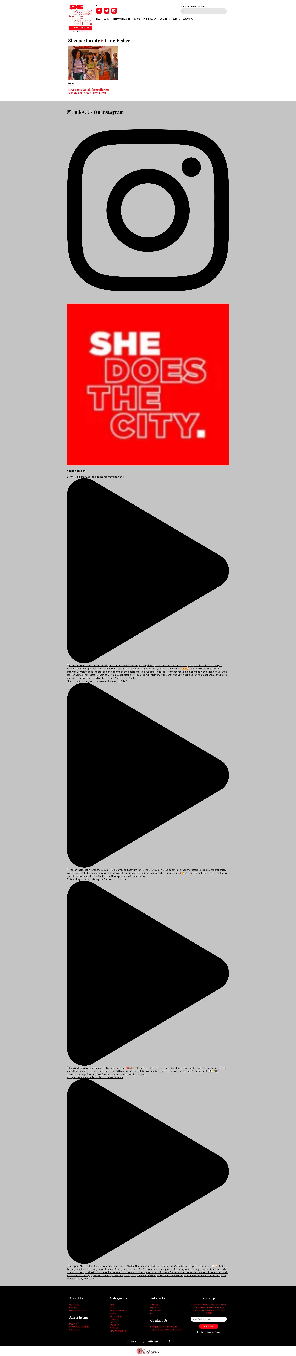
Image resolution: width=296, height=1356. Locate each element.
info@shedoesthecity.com (163, 1326)
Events (176, 19)
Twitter (154, 1305)
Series (107, 19)
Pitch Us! (73, 1307)
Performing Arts (121, 19)
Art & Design (150, 19)
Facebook (155, 1307)
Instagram (155, 1310)
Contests (165, 19)
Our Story (74, 1305)
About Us (188, 19)
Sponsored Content (79, 1326)
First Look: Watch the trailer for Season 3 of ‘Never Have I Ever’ (88, 91)
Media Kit (74, 1324)
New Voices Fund (77, 1310)
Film (98, 19)
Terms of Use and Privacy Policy (166, 1329)
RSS (151, 1313)
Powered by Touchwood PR (148, 1341)
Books (137, 19)
